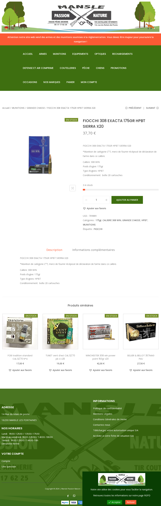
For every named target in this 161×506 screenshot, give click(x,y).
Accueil (5, 107)
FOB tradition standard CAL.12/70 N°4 (20, 357)
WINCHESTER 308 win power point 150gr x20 (100, 357)
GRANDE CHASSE (36, 107)
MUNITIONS (18, 107)
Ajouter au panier (127, 199)
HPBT (144, 220)
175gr (98, 220)
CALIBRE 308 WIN (112, 220)
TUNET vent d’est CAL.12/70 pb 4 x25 (60, 357)
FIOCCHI (98, 229)
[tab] (54, 250)
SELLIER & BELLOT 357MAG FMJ (140, 357)
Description (54, 250)
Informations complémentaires (93, 250)
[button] (94, 208)
